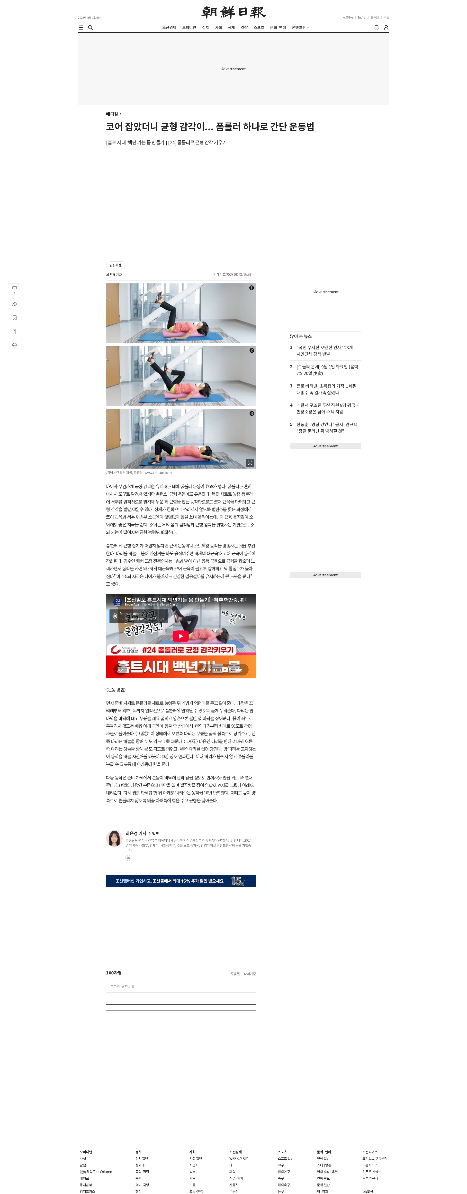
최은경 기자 (114, 275)
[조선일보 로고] (233, 11)
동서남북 (86, 1185)
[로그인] (386, 27)
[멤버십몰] (181, 881)
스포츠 (282, 1152)
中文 (386, 17)
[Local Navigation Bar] (81, 27)
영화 (325, 1191)
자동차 (234, 1185)
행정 (138, 1191)
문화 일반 (323, 1185)
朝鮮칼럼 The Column (96, 1172)
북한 (138, 1178)
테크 (232, 1165)
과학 (232, 1172)
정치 (138, 1152)
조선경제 (235, 1152)
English (362, 17)
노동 (192, 1185)
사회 (192, 1152)
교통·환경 (196, 1191)
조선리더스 (370, 1152)
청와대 (140, 1165)
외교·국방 (142, 1185)
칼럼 (83, 1165)
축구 (281, 1178)
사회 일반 (195, 1158)
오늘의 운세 (370, 1178)
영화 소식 (323, 1172)
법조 (192, 1172)
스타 (320, 1165)
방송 (328, 1165)
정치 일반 (141, 1158)
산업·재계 (236, 1178)
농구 (281, 1191)
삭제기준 (250, 974)
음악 (335, 1172)
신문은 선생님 (371, 1172)
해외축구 (284, 1185)
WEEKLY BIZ (238, 1158)
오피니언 (86, 1152)
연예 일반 (323, 1158)
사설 (83, 1158)
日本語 (375, 17)
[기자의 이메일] (128, 859)
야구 (281, 1165)
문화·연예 (324, 1152)
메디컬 (112, 114)
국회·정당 (142, 1172)
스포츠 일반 (286, 1158)
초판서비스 (370, 1165)
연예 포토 (323, 1178)
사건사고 (195, 1165)
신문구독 (348, 17)
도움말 (235, 974)
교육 (192, 1178)
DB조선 (367, 1192)
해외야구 (284, 1172)
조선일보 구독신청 (374, 1158)
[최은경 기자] (114, 838)
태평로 (84, 1178)
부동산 (234, 1191)
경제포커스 (87, 1191)
